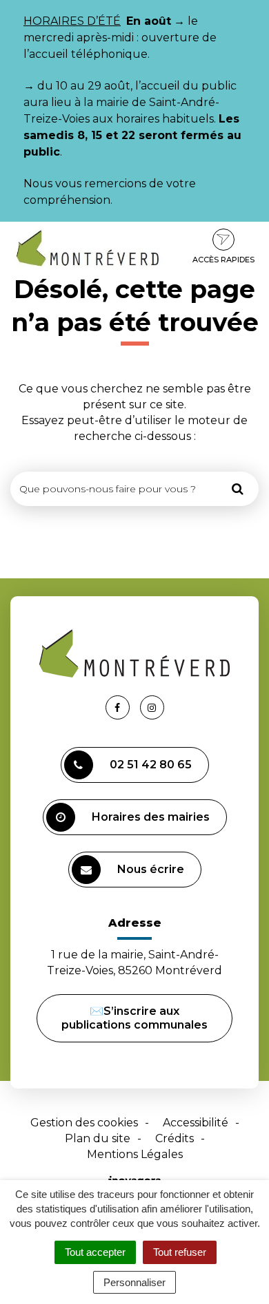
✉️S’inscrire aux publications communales (134, 1018)
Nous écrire (150, 869)
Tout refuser (179, 1252)
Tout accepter (95, 1252)
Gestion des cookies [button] (84, 1122)
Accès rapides (223, 259)
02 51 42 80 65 (151, 764)
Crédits (174, 1138)
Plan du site (97, 1138)
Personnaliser (134, 1282)
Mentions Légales (135, 1154)
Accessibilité (195, 1122)
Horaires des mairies (151, 816)
